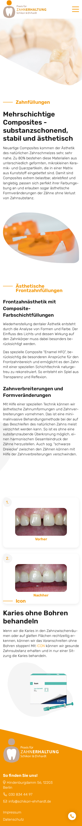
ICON (41, 646)
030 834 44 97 (20, 794)
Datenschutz (13, 819)
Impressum (12, 812)
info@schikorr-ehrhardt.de (30, 801)
